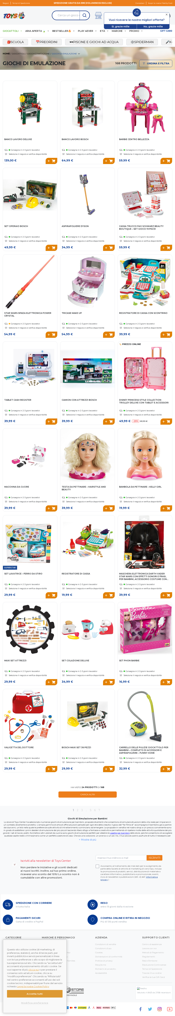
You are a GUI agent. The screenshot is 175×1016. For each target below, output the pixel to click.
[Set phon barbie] (145, 629)
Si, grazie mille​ (120, 26)
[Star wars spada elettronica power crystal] (30, 282)
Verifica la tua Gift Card (153, 977)
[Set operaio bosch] (30, 195)
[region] (35, 976)
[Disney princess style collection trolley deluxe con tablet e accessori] (145, 369)
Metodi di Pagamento (153, 952)
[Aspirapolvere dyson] (87, 195)
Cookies (99, 952)
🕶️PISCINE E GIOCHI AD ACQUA (94, 42)
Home (6, 53)
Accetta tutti (35, 993)
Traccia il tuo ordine (151, 973)
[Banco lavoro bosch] (87, 108)
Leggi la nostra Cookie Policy (33, 986)
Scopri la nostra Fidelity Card (160, 3)
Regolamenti (148, 956)
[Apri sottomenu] (21, 31)
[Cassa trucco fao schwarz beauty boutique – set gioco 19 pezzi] (145, 195)
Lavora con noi (149, 948)
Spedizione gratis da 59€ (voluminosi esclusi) (83, 3)
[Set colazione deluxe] (87, 629)
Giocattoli (18, 53)
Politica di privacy (103, 960)
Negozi (6, 3)
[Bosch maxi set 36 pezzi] (87, 716)
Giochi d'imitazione (38, 53)
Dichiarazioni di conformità (108, 956)
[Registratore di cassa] (87, 542)
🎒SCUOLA (15, 42)
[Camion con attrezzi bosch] (87, 369)
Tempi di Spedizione (21, 3)
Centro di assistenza (152, 944)
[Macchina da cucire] (30, 455)
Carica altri (87, 794)
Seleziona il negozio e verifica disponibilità (28, 154)
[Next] (54, 104)
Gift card (166, 31)
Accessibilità (101, 973)
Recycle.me (100, 964)
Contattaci (140, 3)
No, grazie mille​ (153, 26)
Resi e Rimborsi (149, 960)
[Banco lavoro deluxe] (30, 108)
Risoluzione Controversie (154, 964)
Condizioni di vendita (105, 944)
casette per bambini (120, 833)
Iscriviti (154, 857)
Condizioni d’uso (103, 948)
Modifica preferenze (34, 1002)
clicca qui (33, 969)
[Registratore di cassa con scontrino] (145, 282)
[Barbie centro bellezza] (145, 108)
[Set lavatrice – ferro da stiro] (30, 542)
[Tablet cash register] (30, 369)
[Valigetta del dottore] (30, 716)
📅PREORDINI (46, 42)
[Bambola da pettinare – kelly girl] (145, 455)
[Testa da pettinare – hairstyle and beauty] (87, 455)
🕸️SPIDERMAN (142, 42)
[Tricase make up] (87, 282)
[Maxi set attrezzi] (30, 629)
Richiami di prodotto (105, 969)
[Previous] (6, 104)
